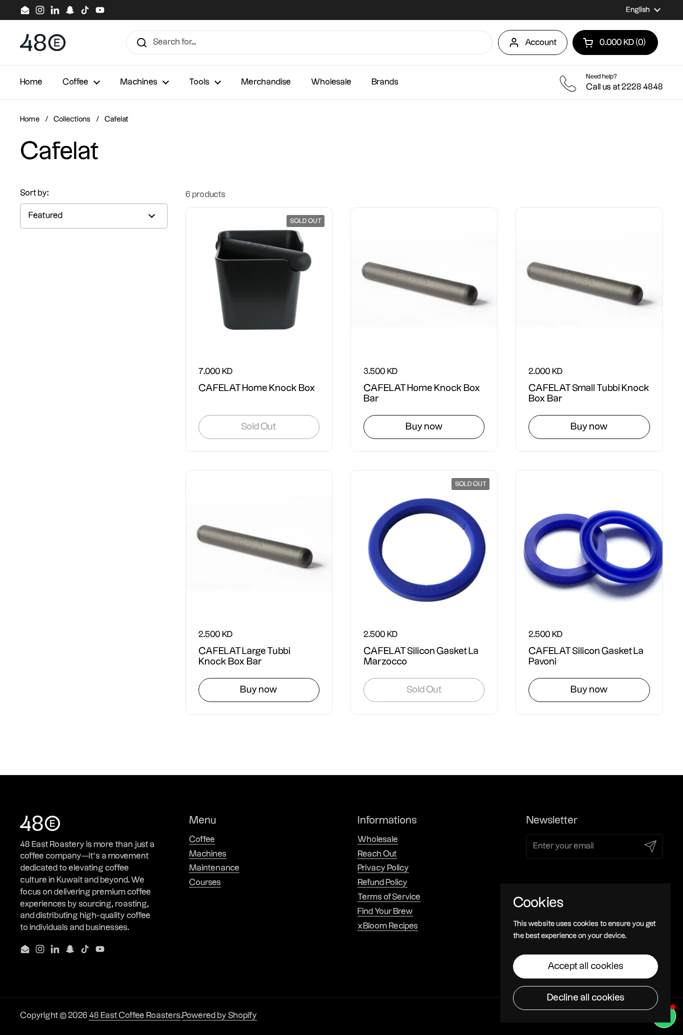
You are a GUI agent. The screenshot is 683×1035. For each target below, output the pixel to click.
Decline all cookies (585, 997)
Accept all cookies (586, 966)
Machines (207, 854)
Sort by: (34, 193)
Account (541, 42)
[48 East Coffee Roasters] (43, 43)
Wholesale (378, 840)
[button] (615, 42)
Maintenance (214, 868)
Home (30, 119)
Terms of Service (389, 897)
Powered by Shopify (219, 1016)
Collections (72, 119)
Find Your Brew (385, 912)
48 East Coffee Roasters (134, 1016)
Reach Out (377, 854)
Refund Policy (383, 882)
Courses (205, 882)
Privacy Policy (383, 868)
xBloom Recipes (388, 926)
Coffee (202, 840)
